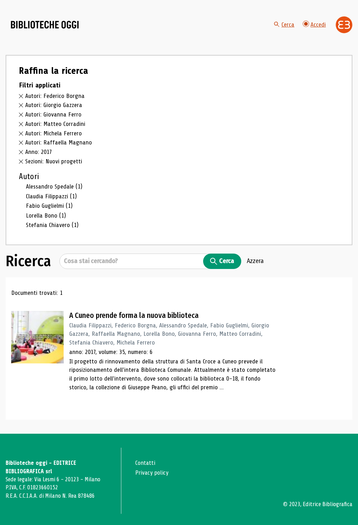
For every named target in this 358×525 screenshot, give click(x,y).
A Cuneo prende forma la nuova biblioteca (134, 315)
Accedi (318, 24)
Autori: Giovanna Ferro (53, 114)
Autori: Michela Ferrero (53, 133)
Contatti (145, 463)
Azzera (255, 261)
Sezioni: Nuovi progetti (53, 161)
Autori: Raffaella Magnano (58, 142)
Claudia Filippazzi (51, 196)
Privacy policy (152, 472)
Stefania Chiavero (52, 224)
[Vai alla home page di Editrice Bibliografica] (344, 24)
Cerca (287, 24)
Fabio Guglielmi (49, 205)
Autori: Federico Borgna (55, 95)
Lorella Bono (46, 215)
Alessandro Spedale (54, 186)
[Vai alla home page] (45, 24)
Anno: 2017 (38, 151)
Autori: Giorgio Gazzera (53, 104)
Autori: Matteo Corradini (55, 123)
